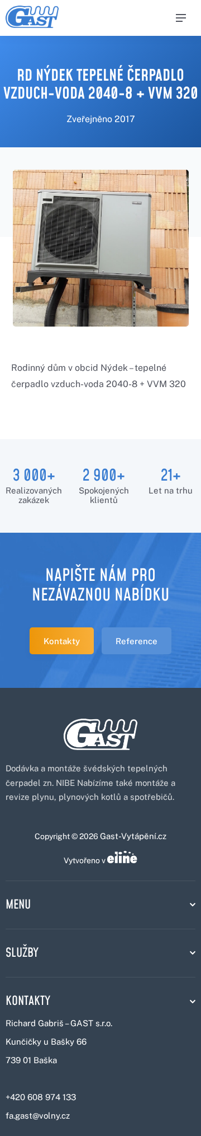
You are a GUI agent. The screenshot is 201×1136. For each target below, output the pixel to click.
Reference (136, 641)
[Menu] (180, 18)
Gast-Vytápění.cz (133, 836)
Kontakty (62, 641)
